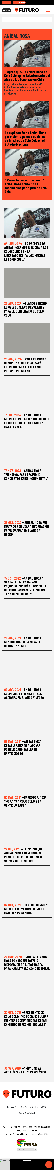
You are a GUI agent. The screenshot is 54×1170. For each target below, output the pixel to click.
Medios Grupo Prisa (27, 1150)
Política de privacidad (23, 1126)
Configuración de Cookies (26, 1130)
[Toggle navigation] (48, 10)
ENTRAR (7, 2)
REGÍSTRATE (20, 2)
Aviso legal (7, 1126)
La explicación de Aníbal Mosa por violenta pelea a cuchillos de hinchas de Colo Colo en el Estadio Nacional (25, 138)
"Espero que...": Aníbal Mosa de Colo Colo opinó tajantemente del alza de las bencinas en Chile (27, 75)
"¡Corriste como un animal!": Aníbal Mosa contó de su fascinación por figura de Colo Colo (26, 186)
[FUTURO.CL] (26, 10)
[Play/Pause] (48, 1164)
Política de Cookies (42, 1126)
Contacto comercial (27, 1112)
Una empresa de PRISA (27, 1142)
